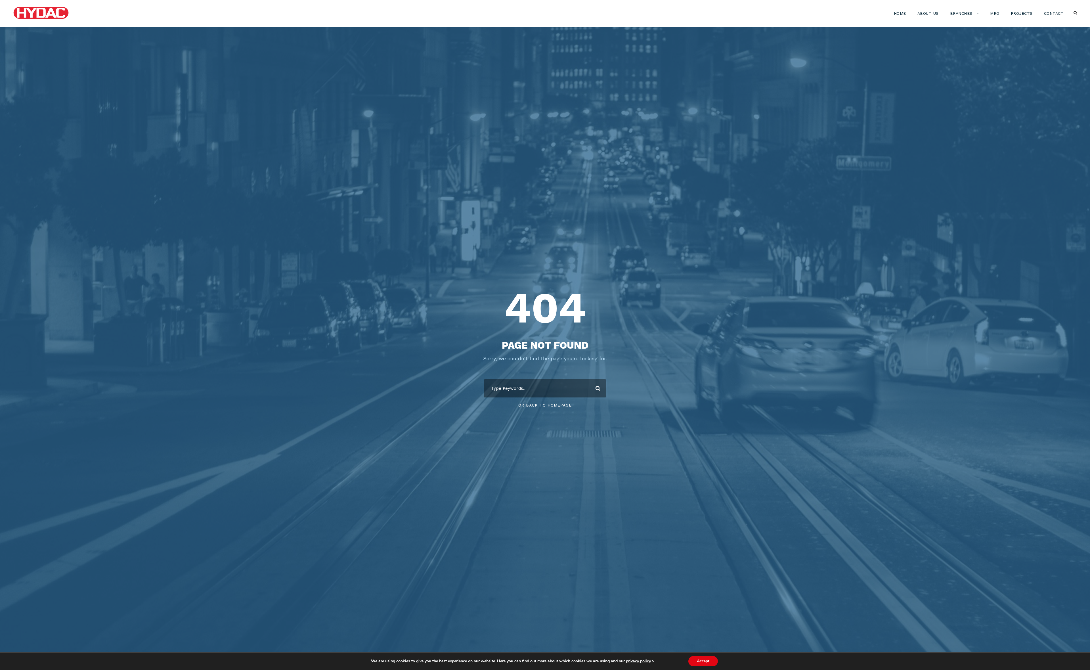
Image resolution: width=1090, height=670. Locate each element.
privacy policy (638, 661)
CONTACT (1054, 13)
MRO (994, 13)
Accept (703, 661)
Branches (961, 13)
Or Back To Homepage (545, 405)
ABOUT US (928, 13)
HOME (900, 13)
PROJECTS (1022, 13)
